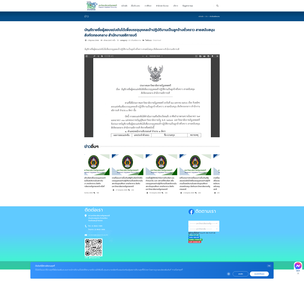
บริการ (175, 6)
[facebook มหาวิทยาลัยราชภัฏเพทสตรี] (191, 211)
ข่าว (206, 16)
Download (157, 40)
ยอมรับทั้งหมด (259, 274)
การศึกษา (148, 6)
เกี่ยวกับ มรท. (135, 6)
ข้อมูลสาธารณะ (188, 6)
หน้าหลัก (124, 6)
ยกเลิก (240, 274)
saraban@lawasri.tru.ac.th (98, 235)
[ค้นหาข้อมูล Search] (217, 6)
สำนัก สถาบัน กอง (162, 6)
